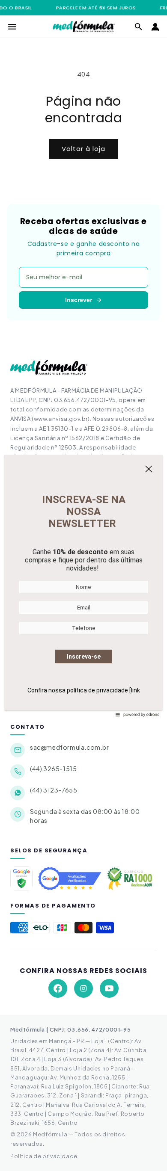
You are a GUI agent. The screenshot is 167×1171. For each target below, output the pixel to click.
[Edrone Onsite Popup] (83, 585)
